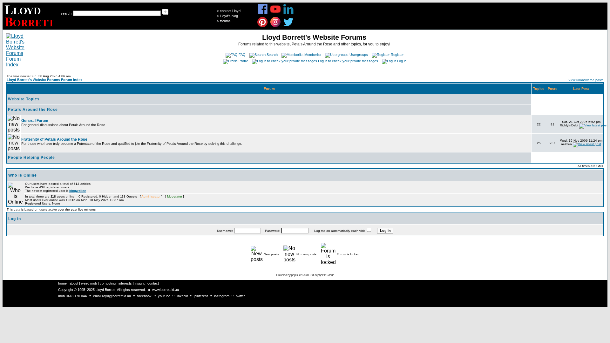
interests (125, 283)
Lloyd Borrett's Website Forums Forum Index (44, 80)
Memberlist (312, 55)
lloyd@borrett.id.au (116, 296)
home (62, 283)
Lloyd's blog (229, 16)
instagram (221, 296)
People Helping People (31, 157)
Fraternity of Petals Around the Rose (54, 139)
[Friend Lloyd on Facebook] (262, 13)
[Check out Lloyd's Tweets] (289, 26)
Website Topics (24, 99)
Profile (243, 61)
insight (140, 283)
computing (108, 283)
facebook (144, 296)
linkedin (182, 296)
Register (397, 55)
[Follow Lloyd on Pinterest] (262, 26)
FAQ (242, 55)
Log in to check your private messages (348, 61)
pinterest (201, 296)
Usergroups (358, 55)
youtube (164, 296)
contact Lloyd (230, 11)
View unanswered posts (585, 80)
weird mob (89, 283)
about (74, 283)
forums (225, 21)
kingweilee (77, 190)
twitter (240, 296)
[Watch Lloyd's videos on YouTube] (275, 13)
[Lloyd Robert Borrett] (30, 27)
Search (272, 55)
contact (153, 283)
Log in (401, 61)
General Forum (34, 120)
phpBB (295, 275)
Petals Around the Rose (33, 109)
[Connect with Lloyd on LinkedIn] (289, 13)
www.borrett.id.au (165, 290)
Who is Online (22, 175)
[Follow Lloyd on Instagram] (275, 26)
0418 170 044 (76, 296)
